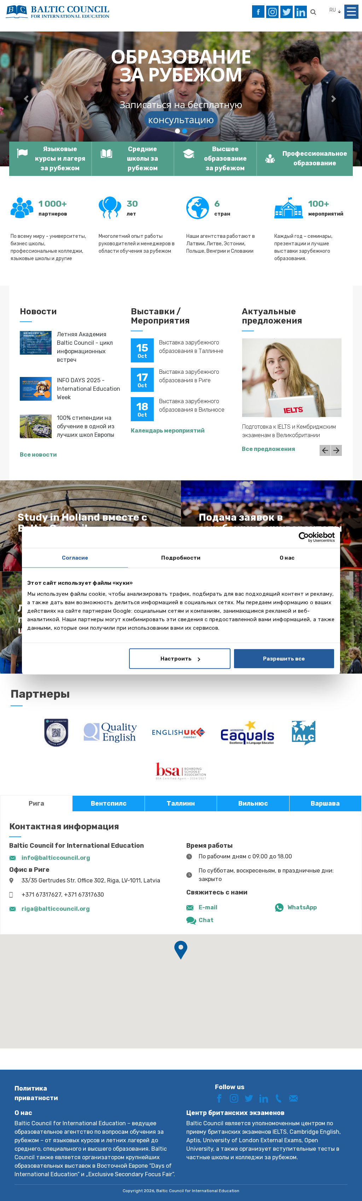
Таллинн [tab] (181, 803)
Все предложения (268, 449)
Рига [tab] (36, 803)
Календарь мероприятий (168, 430)
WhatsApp (302, 907)
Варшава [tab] (325, 803)
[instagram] (272, 12)
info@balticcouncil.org (56, 857)
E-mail (208, 907)
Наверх (331, 1182)
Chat (206, 920)
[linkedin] (300, 12)
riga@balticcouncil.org (56, 908)
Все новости (38, 454)
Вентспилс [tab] (109, 803)
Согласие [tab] (75, 557)
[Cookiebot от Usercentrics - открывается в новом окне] (304, 537)
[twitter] (286, 12)
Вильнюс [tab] (253, 803)
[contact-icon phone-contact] (281, 1097)
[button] (27, 99)
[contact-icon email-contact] (296, 1097)
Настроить (176, 659)
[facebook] (258, 11)
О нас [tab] (287, 557)
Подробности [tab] (180, 557)
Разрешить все (284, 659)
